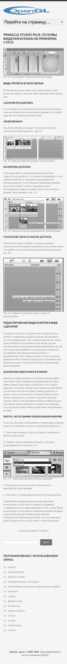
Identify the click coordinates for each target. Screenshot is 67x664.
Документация (15, 601)
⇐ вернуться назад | (28, 530)
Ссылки (12, 620)
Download (13, 591)
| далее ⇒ (44, 530)
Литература (14, 606)
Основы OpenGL (16, 572)
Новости (12, 567)
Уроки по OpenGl (16, 611)
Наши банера (15, 625)
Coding (11, 596)
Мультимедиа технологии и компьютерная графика (34, 586)
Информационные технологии (23, 582)
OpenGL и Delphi (16, 577)
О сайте (12, 630)
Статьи (11, 615)
